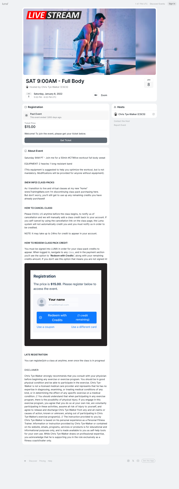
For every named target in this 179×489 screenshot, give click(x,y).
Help (50, 461)
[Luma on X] (133, 460)
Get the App (148, 461)
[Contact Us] (138, 460)
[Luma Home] (5, 4)
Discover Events (157, 4)
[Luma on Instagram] (128, 460)
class (71, 252)
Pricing (42, 461)
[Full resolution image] (65, 304)
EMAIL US (37, 213)
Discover (33, 461)
